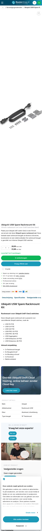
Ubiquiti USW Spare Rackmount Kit (33, 7)
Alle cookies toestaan (21, 519)
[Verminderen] (2, 247)
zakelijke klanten (24, 273)
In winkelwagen (21, 258)
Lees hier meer (11, 390)
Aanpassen (20, 526)
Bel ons (12, 433)
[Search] (34, 3)
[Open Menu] (2, 3)
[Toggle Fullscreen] (39, 13)
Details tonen (30, 513)
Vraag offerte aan (21, 264)
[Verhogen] (8, 247)
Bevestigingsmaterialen (14, 7)
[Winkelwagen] (39, 3)
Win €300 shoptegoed (10, 286)
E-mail (13, 438)
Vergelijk (7, 269)
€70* (20, 278)
